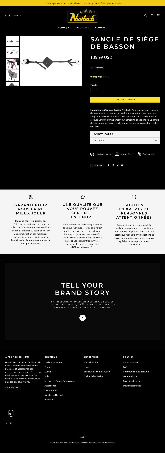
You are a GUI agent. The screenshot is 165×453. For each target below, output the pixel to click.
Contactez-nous (131, 362)
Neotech (59, 443)
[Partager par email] (122, 165)
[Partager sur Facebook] (108, 165)
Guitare (48, 367)
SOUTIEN (100, 28)
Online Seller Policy (93, 376)
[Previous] (24, 60)
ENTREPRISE (83, 28)
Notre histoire (91, 362)
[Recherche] (145, 15)
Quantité (93, 85)
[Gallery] (43, 61)
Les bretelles (50, 390)
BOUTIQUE (64, 28)
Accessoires (50, 385)
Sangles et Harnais (53, 394)
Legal (86, 367)
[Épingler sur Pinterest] (113, 165)
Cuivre (47, 371)
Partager (98, 165)
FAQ (125, 367)
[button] (125, 134)
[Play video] (82, 318)
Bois (46, 376)
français (15, 15)
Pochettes (49, 399)
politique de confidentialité (97, 371)
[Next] (78, 60)
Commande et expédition (136, 371)
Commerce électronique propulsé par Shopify (97, 443)
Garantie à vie (130, 376)
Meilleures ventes (53, 362)
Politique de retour (132, 381)
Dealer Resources (132, 385)
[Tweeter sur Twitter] (117, 165)
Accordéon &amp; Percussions (59, 381)
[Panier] (158, 15)
